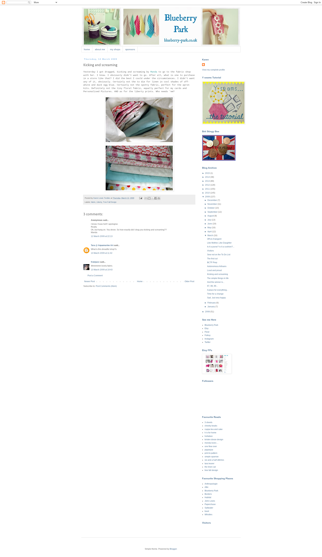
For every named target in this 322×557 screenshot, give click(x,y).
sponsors (130, 49)
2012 (207, 185)
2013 (207, 181)
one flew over (211, 446)
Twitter (207, 342)
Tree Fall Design (109, 202)
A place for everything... (217, 290)
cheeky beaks (211, 426)
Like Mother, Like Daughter (219, 243)
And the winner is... (215, 282)
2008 (207, 311)
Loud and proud (214, 270)
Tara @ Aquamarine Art (102, 245)
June (209, 224)
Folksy (207, 335)
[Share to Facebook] (155, 198)
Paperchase (210, 504)
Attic (206, 487)
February (211, 303)
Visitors (210, 251)
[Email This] (146, 198)
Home (140, 281)
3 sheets (208, 422)
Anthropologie (211, 484)
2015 (207, 173)
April (209, 231)
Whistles (208, 514)
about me (100, 49)
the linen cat (210, 467)
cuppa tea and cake (214, 429)
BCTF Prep (212, 262)
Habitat (208, 497)
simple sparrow (212, 456)
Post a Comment (95, 275)
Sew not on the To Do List (218, 254)
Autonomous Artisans (216, 266)
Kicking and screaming (217, 274)
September (212, 212)
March (210, 235)
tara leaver (209, 463)
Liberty (99, 202)
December (212, 200)
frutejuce (95, 262)
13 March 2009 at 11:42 (101, 253)
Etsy (206, 328)
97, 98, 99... (212, 286)
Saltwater (209, 508)
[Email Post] (140, 198)
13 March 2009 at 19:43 (102, 270)
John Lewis (210, 501)
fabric (93, 202)
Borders (208, 494)
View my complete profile (213, 70)
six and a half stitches (214, 460)
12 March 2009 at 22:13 (102, 236)
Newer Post (89, 281)
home (87, 49)
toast (207, 511)
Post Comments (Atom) (106, 286)
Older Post (189, 281)
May (209, 227)
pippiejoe (209, 450)
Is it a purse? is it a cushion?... (220, 247)
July (209, 220)
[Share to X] (152, 198)
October (211, 208)
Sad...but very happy (216, 298)
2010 (207, 193)
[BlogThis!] (149, 198)
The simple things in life (218, 278)
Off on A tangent (214, 239)
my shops (115, 49)
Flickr (207, 332)
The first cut (212, 258)
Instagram (209, 339)
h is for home (210, 432)
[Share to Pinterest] (158, 198)
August (210, 216)
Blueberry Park (211, 325)
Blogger (173, 549)
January (211, 306)
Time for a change (215, 294)
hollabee (209, 436)
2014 (207, 177)
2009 (207, 197)
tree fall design (211, 470)
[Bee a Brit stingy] (218, 160)
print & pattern (211, 453)
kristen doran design (214, 439)
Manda (153, 72)
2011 (207, 189)
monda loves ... (211, 443)
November (212, 204)
